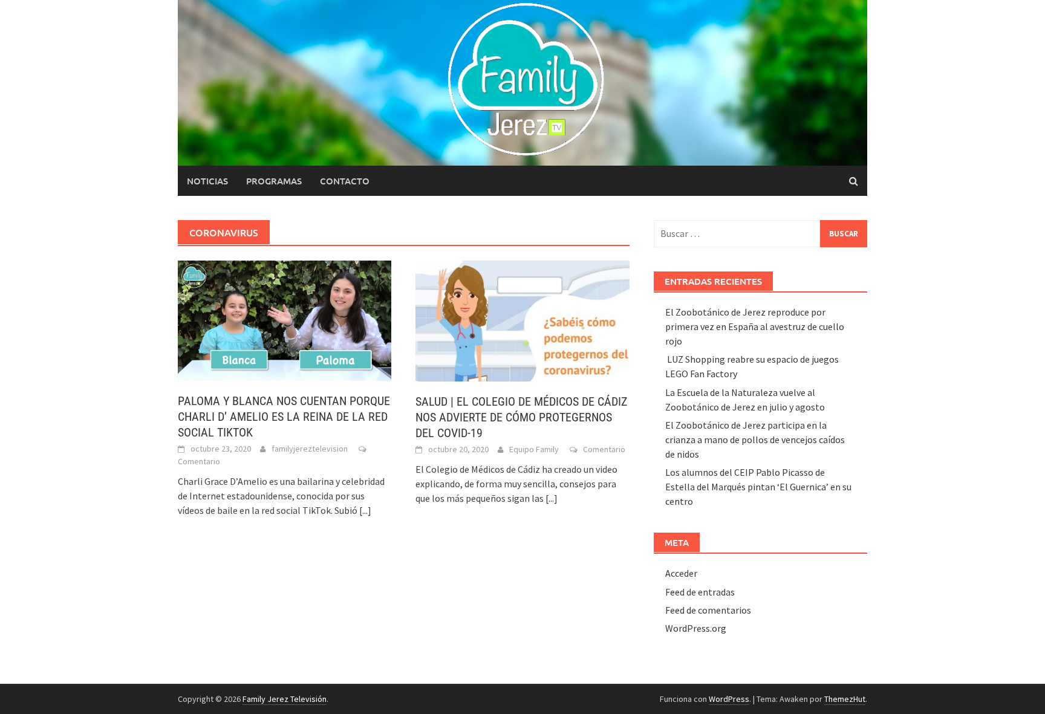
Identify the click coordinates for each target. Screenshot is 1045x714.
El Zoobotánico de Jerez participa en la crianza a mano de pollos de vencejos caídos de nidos (755, 439)
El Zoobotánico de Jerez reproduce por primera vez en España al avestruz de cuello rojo (754, 326)
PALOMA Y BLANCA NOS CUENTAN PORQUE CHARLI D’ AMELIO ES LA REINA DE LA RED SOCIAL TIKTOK (284, 417)
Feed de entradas (700, 592)
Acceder (681, 573)
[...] (365, 510)
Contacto (344, 181)
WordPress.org (695, 628)
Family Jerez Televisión (285, 698)
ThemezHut (844, 698)
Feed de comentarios (708, 610)
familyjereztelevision (310, 448)
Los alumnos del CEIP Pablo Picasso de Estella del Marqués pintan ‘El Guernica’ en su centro (758, 486)
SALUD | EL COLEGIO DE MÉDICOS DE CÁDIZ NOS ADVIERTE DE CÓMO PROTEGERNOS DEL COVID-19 (521, 417)
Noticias (207, 181)
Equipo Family (534, 449)
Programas (274, 181)
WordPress (729, 698)
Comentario (199, 461)
